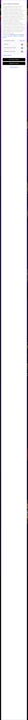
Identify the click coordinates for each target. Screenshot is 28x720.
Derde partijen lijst (7, 55)
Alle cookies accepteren (14, 59)
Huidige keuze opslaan (14, 63)
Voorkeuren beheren (14, 67)
